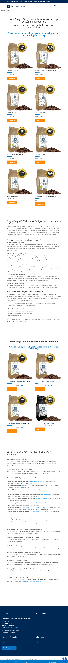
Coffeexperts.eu (15, 659)
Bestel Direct (12, 78)
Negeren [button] (53, 662)
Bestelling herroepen (9, 648)
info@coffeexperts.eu (12, 627)
